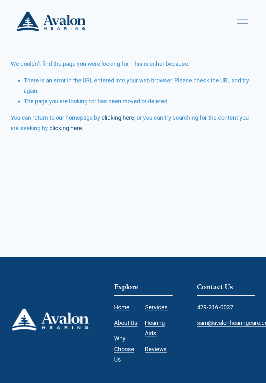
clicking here (118, 117)
